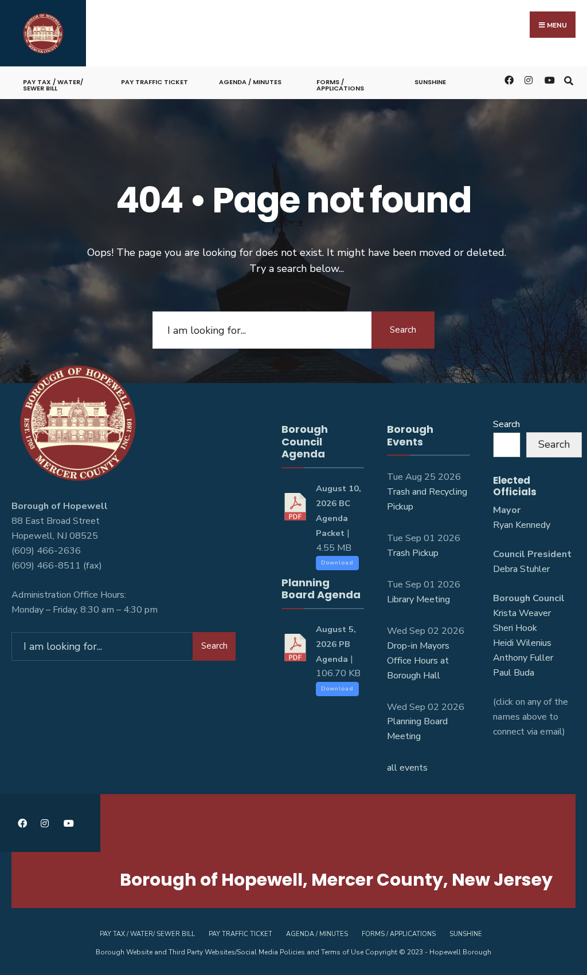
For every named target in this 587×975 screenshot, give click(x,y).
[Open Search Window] (568, 80)
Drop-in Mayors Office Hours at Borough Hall (418, 661)
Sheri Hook (515, 628)
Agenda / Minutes (250, 81)
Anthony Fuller (523, 658)
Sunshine (430, 81)
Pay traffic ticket (154, 81)
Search (403, 329)
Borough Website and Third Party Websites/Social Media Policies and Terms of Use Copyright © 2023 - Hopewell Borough (293, 952)
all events (407, 767)
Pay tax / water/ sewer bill (53, 85)
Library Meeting (418, 599)
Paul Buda (513, 672)
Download (337, 563)
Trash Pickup (413, 553)
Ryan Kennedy (521, 525)
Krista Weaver (522, 613)
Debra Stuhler (521, 569)
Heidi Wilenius (522, 643)
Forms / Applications (340, 85)
